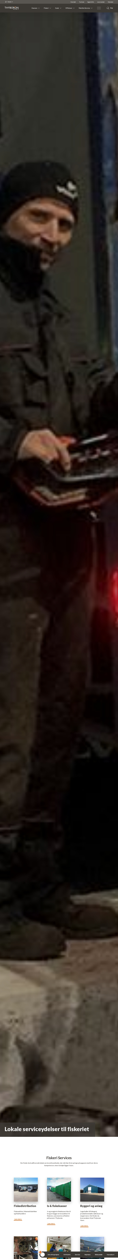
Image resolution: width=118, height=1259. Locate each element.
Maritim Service (84, 8)
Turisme (81, 2)
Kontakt (73, 2)
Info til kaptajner (53, 1254)
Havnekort (110, 1254)
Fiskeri (46, 8)
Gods (57, 8)
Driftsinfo (67, 1254)
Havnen (34, 8)
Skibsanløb (98, 1254)
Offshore (68, 8)
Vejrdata (87, 1254)
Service (77, 1254)
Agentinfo (90, 2)
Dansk (10, 2)
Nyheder (110, 2)
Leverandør (101, 2)
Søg (111, 8)
